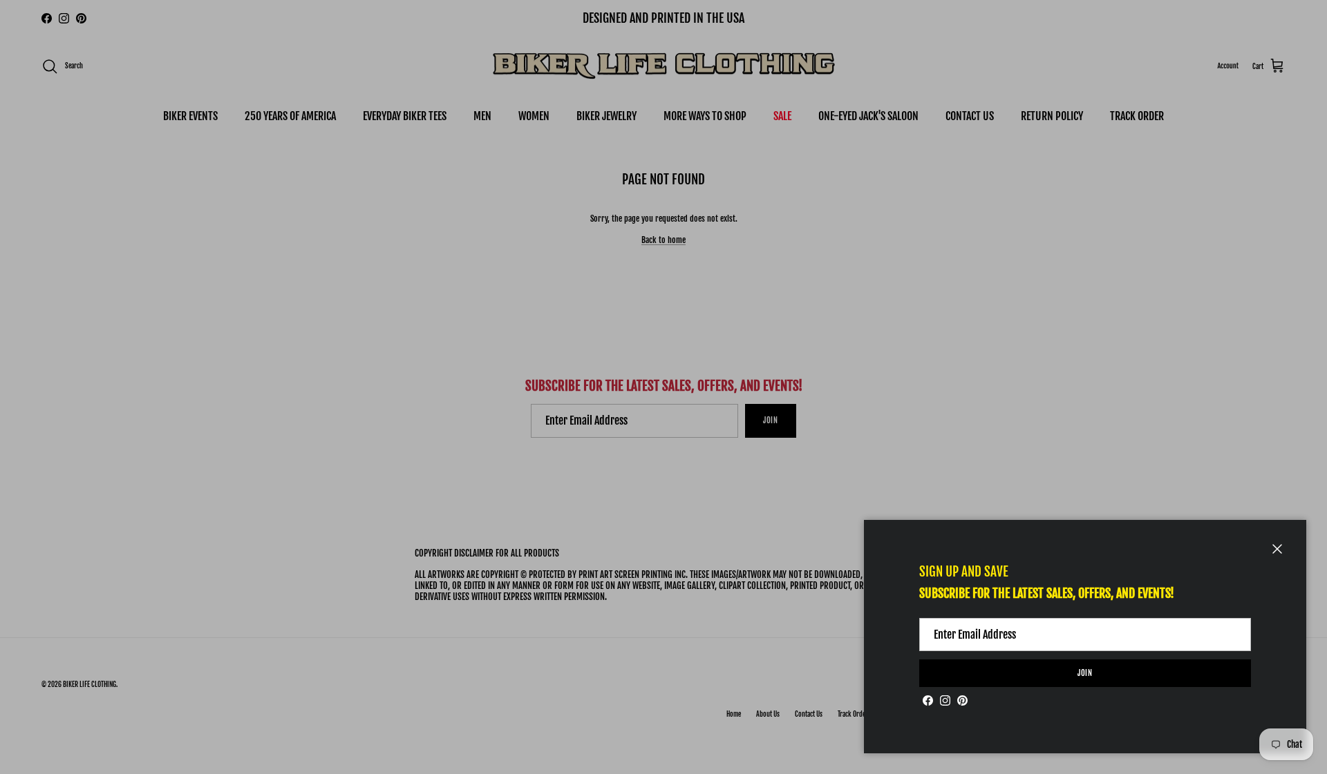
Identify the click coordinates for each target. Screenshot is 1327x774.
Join (1085, 673)
